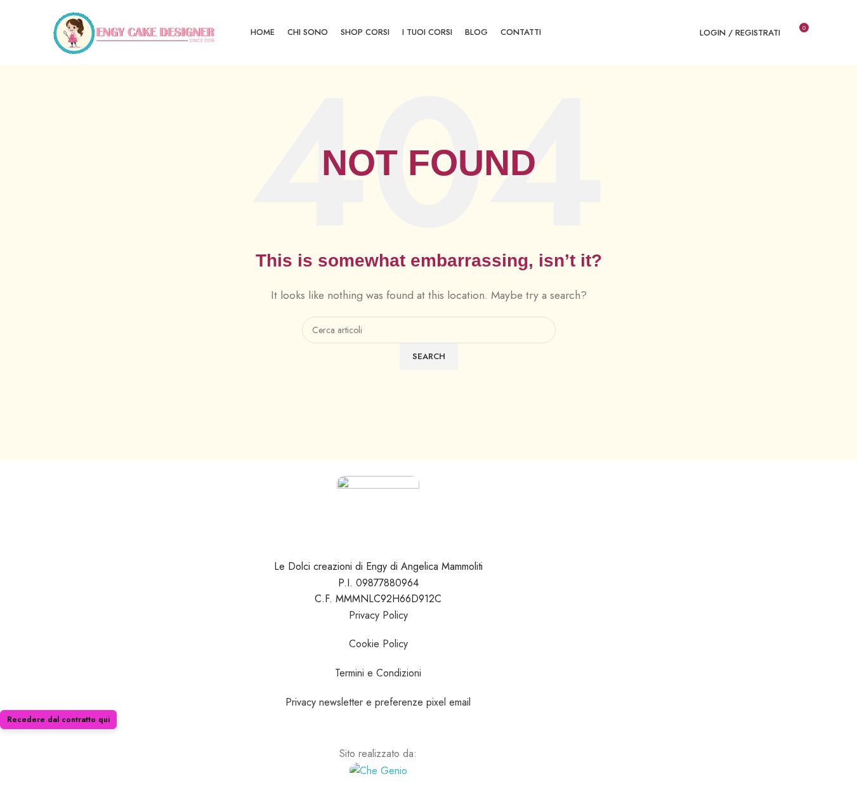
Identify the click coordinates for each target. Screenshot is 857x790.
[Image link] (378, 769)
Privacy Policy (378, 615)
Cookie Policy (378, 643)
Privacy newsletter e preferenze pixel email (378, 702)
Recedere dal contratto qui (58, 719)
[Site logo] (135, 31)
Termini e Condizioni (378, 673)
